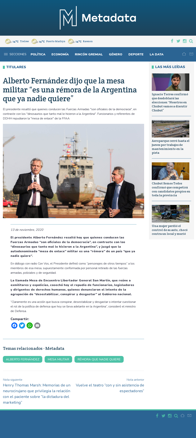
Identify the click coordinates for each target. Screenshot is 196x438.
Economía (60, 54)
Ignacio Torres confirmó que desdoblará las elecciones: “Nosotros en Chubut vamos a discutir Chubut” (170, 102)
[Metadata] (98, 18)
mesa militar (58, 359)
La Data (156, 54)
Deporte (136, 54)
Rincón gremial (89, 54)
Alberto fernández (22, 359)
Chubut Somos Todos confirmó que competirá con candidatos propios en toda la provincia (171, 189)
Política (38, 54)
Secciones (18, 54)
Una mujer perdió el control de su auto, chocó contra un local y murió (170, 230)
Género (115, 54)
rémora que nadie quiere (99, 359)
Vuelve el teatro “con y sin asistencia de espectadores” (110, 386)
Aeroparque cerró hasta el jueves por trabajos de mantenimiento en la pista (170, 147)
